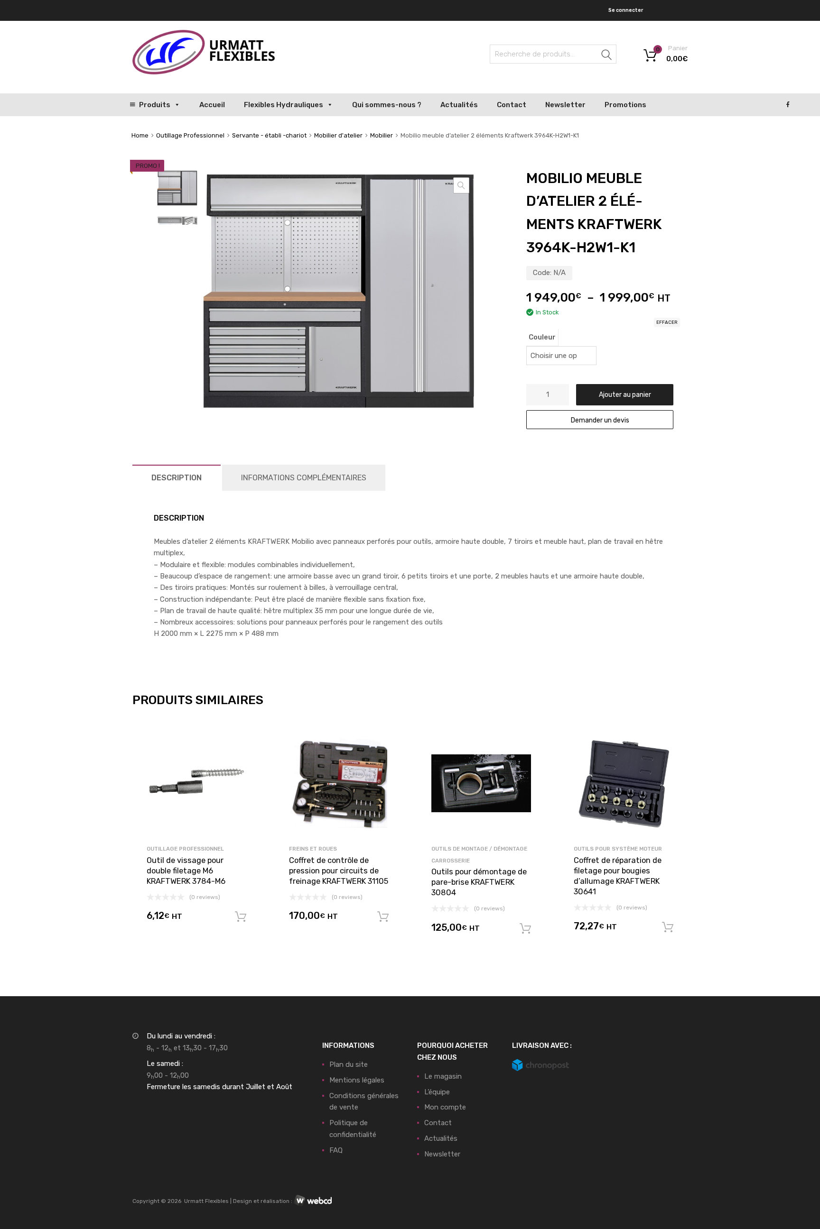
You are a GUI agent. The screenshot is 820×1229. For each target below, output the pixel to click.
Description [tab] (176, 477)
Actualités (459, 105)
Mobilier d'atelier (338, 135)
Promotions (625, 105)
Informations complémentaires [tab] (303, 477)
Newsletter (565, 105)
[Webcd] (313, 1201)
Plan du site (348, 1064)
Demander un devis (600, 420)
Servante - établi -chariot (269, 135)
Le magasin (443, 1076)
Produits (154, 105)
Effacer (667, 322)
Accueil (212, 105)
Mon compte (445, 1107)
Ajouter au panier (625, 394)
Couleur (542, 337)
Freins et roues (313, 848)
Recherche (606, 56)
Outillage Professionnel (190, 135)
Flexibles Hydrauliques (283, 105)
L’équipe (437, 1092)
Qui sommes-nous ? (386, 105)
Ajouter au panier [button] (240, 917)
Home (140, 135)
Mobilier (381, 135)
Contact (511, 105)
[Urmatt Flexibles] (203, 72)
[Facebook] (788, 104)
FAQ (336, 1150)
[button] (461, 185)
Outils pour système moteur (618, 848)
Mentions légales (356, 1080)
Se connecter (625, 10)
